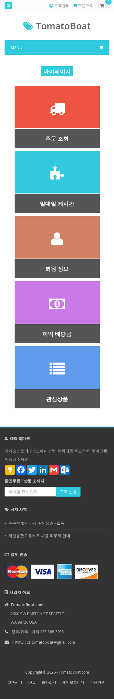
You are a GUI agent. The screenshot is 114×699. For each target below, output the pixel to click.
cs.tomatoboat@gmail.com (51, 642)
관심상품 (57, 398)
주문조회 (86, 5)
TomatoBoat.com (74, 672)
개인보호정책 (73, 682)
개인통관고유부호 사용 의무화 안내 (39, 535)
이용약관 (97, 682)
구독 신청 (68, 491)
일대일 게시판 (57, 203)
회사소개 (49, 682)
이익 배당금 (57, 333)
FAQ (32, 682)
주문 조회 (57, 138)
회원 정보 (57, 268)
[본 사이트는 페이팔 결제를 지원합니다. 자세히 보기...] (57, 571)
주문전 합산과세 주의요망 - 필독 (36, 523)
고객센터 (62, 5)
